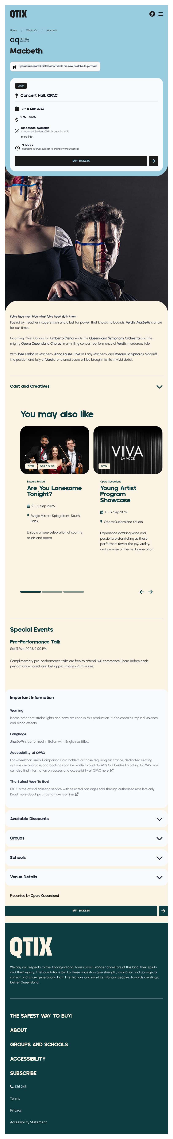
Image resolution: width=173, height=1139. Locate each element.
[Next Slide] (150, 591)
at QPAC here (99, 770)
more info (26, 136)
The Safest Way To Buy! (41, 1016)
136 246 (145, 765)
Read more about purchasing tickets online (42, 794)
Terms (15, 1098)
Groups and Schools (39, 1045)
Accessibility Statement (28, 1122)
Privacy (16, 1110)
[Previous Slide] (142, 591)
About (18, 1030)
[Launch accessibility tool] (152, 14)
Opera (21, 85)
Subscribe (23, 1073)
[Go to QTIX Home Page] (18, 14)
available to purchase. (86, 66)
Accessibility (28, 1059)
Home (13, 30)
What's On (31, 30)
